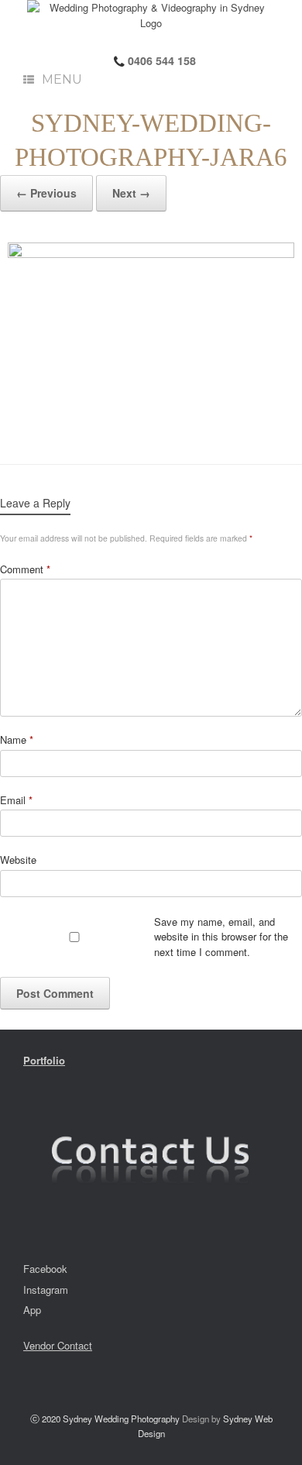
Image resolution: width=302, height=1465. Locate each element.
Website (18, 859)
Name (16, 739)
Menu (62, 79)
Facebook (45, 1268)
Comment (25, 569)
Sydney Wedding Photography (121, 1418)
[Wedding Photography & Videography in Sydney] (151, 15)
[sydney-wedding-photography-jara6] (151, 337)
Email (16, 800)
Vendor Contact (57, 1345)
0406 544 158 (160, 60)
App (32, 1309)
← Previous (46, 193)
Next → (131, 193)
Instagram (45, 1289)
